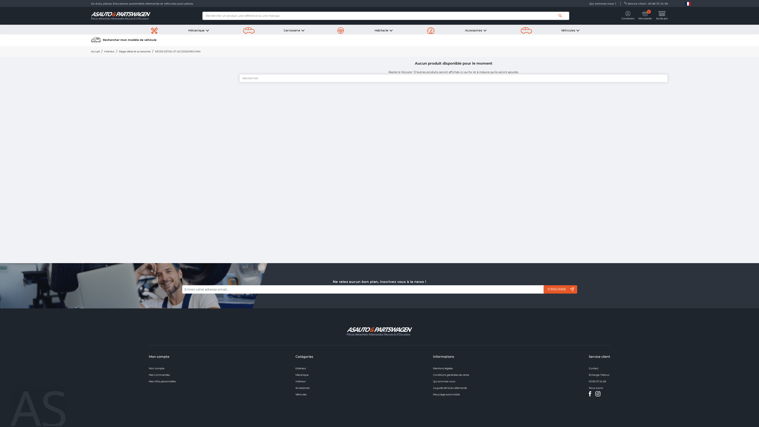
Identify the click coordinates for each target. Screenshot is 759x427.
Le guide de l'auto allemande (450, 387)
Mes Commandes (159, 374)
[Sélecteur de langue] (688, 4)
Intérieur (300, 381)
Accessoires (302, 387)
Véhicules (301, 394)
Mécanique (302, 374)
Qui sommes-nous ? (602, 3)
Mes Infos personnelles (162, 381)
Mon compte (159, 357)
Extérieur (300, 368)
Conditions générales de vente (451, 374)
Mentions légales (443, 368)
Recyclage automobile (446, 394)
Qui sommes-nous (444, 381)
